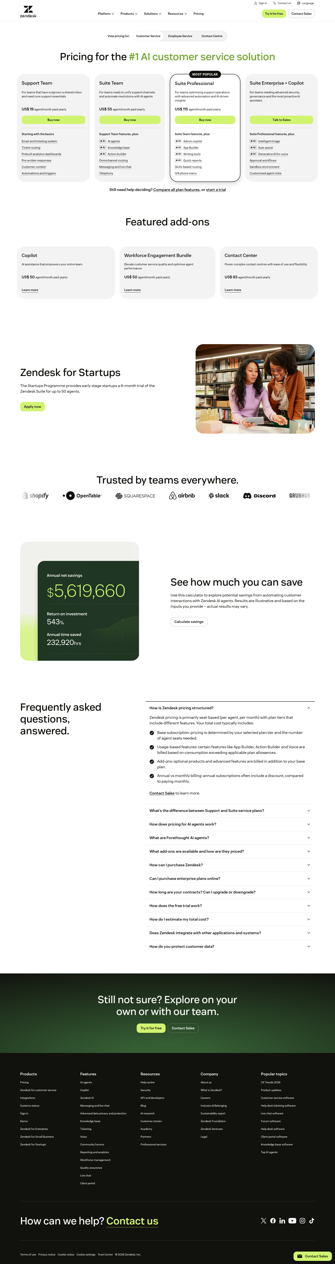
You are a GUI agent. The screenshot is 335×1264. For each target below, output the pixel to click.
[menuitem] (305, 3)
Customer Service (148, 36)
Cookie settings (86, 1254)
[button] (226, 708)
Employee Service (180, 36)
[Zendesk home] (30, 11)
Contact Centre (212, 36)
